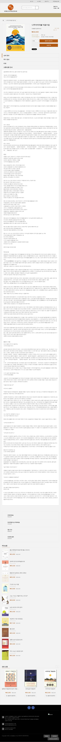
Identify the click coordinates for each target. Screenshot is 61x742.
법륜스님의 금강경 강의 (16, 639)
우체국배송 (11, 515)
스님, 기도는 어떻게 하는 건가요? (19, 595)
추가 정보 (6, 59)
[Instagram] (33, 707)
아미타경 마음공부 (50, 688)
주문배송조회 (56, 1)
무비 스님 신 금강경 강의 (16, 651)
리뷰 (5, 63)
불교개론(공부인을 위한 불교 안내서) (19, 550)
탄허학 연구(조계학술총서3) (17, 561)
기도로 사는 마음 (14, 584)
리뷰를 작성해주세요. (37, 28)
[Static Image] (50, 714)
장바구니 (47, 1)
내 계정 (39, 1)
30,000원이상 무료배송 (14, 522)
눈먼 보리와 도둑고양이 (16, 607)
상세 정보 (6, 55)
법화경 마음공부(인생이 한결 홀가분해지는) (13, 688)
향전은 (46, 736)
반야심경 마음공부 (30, 688)
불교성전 (12, 628)
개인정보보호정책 (53, 738)
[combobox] (30, 7)
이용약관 (54, 736)
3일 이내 (10, 529)
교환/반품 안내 (8, 67)
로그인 (31, 1)
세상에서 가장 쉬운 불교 (16, 618)
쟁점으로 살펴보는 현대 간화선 (18, 573)
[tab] (30, 55)
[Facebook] (29, 707)
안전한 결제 (11, 536)
